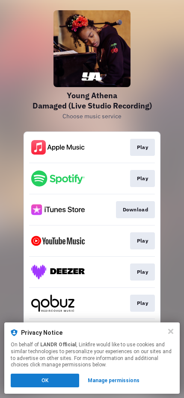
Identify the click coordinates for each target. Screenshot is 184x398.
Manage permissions (113, 380)
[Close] (171, 331)
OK (45, 380)
